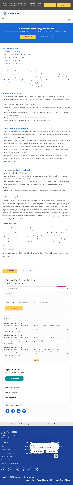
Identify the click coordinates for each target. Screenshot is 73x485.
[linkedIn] (3, 469)
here (60, 253)
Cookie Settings (26, 6)
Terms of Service (42, 480)
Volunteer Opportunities (9, 463)
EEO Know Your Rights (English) (52, 215)
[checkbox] (45, 37)
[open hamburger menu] (2, 19)
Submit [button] (62, 288)
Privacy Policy (30, 480)
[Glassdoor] (37, 469)
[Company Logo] (11, 13)
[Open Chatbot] (56, 456)
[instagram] (17, 469)
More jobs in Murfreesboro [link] (12, 387)
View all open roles (14, 378)
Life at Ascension (7, 450)
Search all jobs (6, 460)
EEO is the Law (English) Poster (60, 480)
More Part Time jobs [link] (11, 392)
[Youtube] (30, 469)
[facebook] (10, 469)
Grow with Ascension (8, 453)
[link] (9, 293)
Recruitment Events (7, 456)
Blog (2, 446)
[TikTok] (24, 469)
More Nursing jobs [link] (10, 397)
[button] (28, 37)
